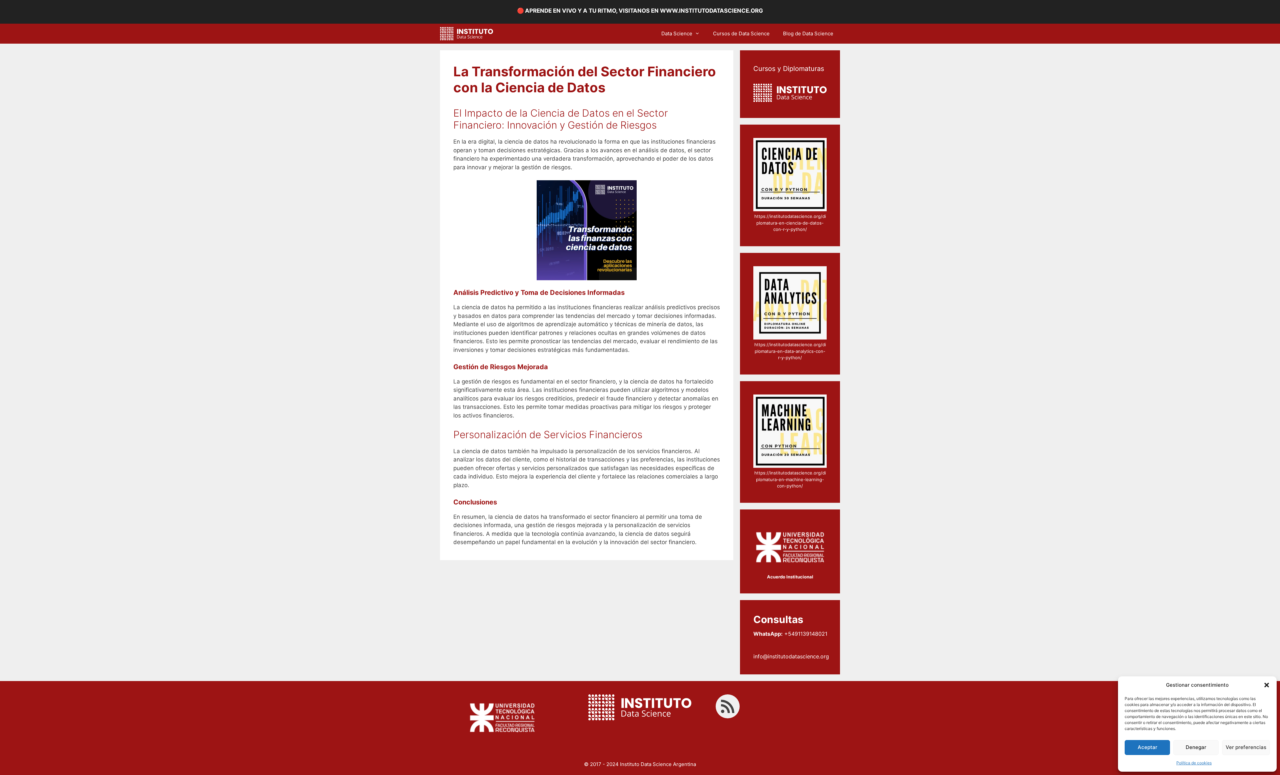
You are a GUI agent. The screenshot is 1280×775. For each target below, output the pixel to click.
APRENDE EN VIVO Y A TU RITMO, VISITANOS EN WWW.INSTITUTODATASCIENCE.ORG (644, 10)
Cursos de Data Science (741, 33)
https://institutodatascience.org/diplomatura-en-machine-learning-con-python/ (790, 479)
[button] (1266, 685)
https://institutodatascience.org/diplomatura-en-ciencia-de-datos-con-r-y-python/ (790, 223)
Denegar (1196, 747)
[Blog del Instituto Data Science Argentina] (468, 34)
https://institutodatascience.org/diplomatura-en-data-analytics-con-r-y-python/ (790, 351)
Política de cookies (1194, 762)
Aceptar (1147, 747)
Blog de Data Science (808, 33)
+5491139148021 (790, 633)
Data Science (676, 33)
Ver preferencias (1246, 747)
